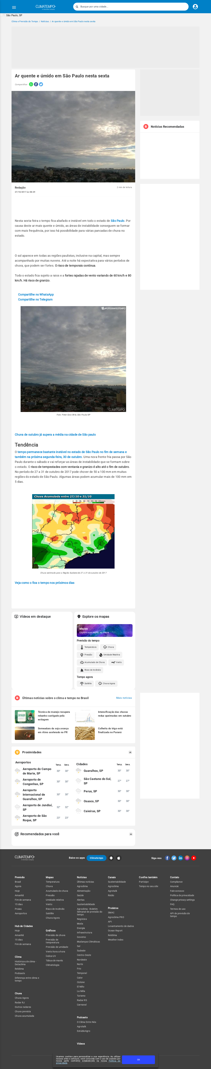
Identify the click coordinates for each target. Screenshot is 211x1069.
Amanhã (19, 895)
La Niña (81, 991)
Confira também (148, 877)
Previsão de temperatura (52, 941)
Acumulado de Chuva (95, 662)
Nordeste (82, 959)
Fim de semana (23, 899)
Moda (80, 923)
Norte (80, 964)
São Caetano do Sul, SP (97, 781)
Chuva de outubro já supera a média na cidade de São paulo (55, 434)
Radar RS (82, 1000)
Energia (81, 928)
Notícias (82, 877)
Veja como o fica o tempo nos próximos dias (45, 582)
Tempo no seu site (148, 886)
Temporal (82, 973)
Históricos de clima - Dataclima (25, 963)
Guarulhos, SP (93, 770)
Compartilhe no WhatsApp (36, 294)
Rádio (111, 895)
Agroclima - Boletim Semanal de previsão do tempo (89, 912)
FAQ (172, 904)
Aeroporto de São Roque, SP (35, 818)
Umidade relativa (55, 899)
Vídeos (81, 1043)
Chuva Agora (109, 683)
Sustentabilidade (86, 904)
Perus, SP (90, 791)
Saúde (80, 895)
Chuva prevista (23, 1011)
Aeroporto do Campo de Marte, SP (37, 771)
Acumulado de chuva (57, 891)
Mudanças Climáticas (88, 941)
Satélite (88, 683)
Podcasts (20, 973)
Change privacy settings (182, 899)
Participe (144, 881)
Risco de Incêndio (93, 670)
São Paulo (117, 220)
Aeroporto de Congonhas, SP (33, 782)
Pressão (88, 655)
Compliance (176, 881)
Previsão (20, 877)
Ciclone (81, 982)
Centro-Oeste (84, 955)
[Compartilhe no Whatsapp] (30, 84)
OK (138, 1059)
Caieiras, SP (92, 811)
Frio (79, 968)
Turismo (81, 995)
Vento (119, 662)
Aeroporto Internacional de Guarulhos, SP (34, 794)
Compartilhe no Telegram (35, 299)
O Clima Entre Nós (86, 1022)
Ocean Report (115, 930)
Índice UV (51, 956)
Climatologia (52, 965)
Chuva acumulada (24, 1016)
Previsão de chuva (55, 935)
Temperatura (90, 647)
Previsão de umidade (57, 947)
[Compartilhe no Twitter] (40, 84)
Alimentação (83, 891)
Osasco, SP (91, 801)
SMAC (111, 912)
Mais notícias (124, 698)
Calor (80, 977)
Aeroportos (21, 913)
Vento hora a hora (55, 951)
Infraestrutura (84, 932)
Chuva (111, 647)
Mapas (50, 877)
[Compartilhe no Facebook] (35, 84)
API (110, 921)
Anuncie (174, 886)
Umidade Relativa (112, 655)
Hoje (17, 891)
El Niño (80, 986)
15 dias (19, 904)
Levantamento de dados (121, 926)
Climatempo (96, 858)
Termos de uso (178, 909)
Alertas (81, 899)
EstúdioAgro (83, 1031)
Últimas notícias (85, 881)
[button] (11, 15)
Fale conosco (177, 891)
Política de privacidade (182, 895)
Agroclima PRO (116, 917)
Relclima (19, 968)
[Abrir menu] (14, 7)
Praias (18, 909)
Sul (78, 946)
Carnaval (82, 1004)
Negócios (82, 919)
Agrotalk (81, 1026)
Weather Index (115, 939)
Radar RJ (20, 1002)
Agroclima (82, 886)
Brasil (18, 881)
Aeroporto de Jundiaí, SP (37, 807)
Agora (18, 886)
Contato (174, 877)
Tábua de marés (54, 960)
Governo (81, 937)
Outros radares (23, 1007)
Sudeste (81, 950)
